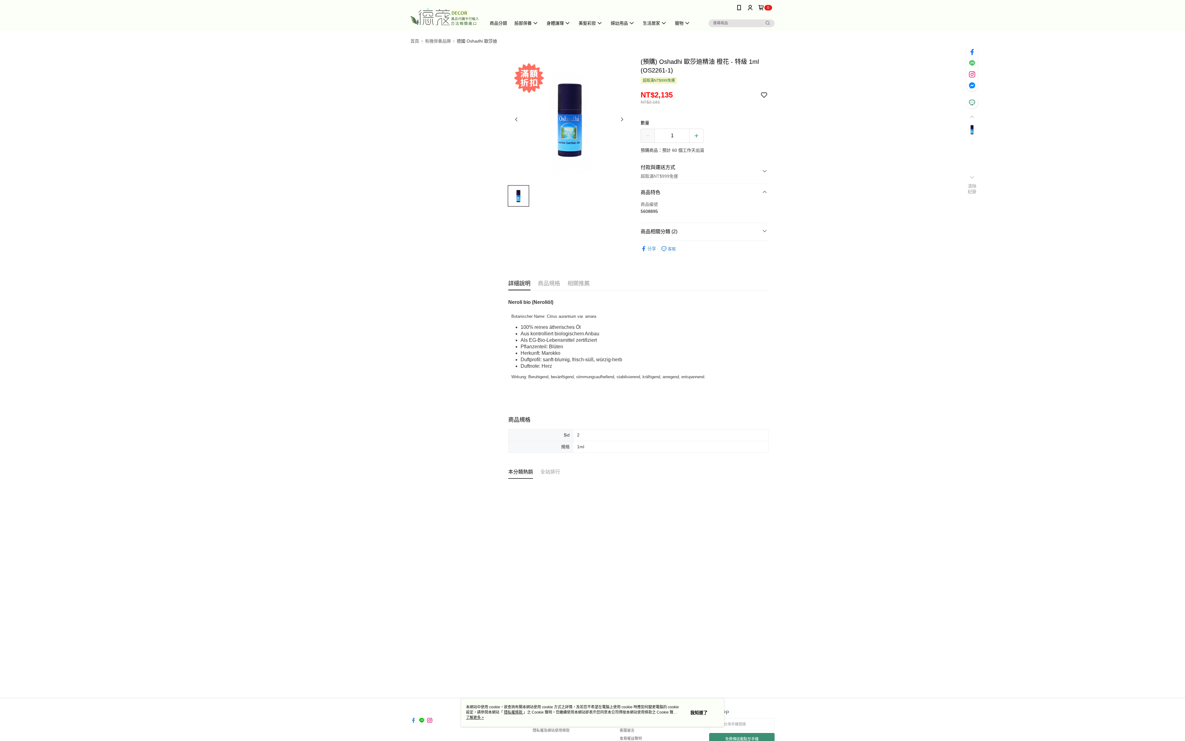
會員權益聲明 (631, 738)
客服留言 (627, 730)
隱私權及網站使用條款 (551, 730)
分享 (651, 248)
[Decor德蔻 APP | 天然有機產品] (444, 16)
